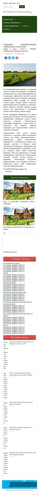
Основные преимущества (12, 23)
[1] (5, 169)
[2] (7, 169)
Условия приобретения (11, 26)
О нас (18, 3)
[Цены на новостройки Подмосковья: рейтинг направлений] (19, 199)
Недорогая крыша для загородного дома (14, 292)
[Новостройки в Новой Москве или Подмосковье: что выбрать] (19, 225)
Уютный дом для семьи (10, 252)
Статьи (14, 49)
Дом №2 (5, 273)
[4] (12, 169)
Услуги (25, 26)
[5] (14, 169)
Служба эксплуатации (9, 282)
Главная (5, 3)
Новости (23, 49)
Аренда (5, 325)
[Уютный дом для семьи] (19, 233)
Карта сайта (12, 3)
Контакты (6, 29)
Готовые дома (8, 19)
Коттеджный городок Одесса (11, 263)
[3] (9, 169)
